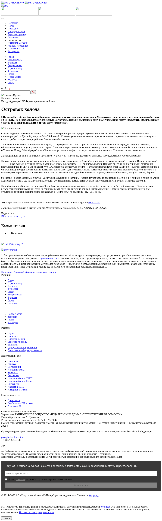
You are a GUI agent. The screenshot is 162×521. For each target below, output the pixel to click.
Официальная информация (22, 347)
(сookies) (105, 506)
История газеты (16, 369)
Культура (12, 79)
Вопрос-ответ (15, 65)
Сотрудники (14, 366)
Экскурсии (13, 51)
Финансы (13, 71)
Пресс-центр (14, 76)
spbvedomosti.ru (48, 258)
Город (11, 56)
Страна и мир (15, 68)
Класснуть (19, 216)
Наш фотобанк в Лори (20, 381)
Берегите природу (17, 34)
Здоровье (12, 62)
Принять (6, 518)
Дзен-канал (14, 400)
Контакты (13, 372)
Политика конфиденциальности (25, 350)
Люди (11, 74)
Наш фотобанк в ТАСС (20, 378)
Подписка (13, 361)
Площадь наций (16, 31)
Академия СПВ (16, 48)
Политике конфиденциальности (36, 512)
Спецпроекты (15, 59)
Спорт (11, 82)
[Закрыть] (2, 451)
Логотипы (13, 375)
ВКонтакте (94, 202)
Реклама (12, 364)
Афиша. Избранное (18, 45)
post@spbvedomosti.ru (12, 437)
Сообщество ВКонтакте (20, 403)
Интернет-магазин (18, 43)
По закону (13, 28)
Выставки (13, 37)
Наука (11, 25)
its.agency (94, 495)
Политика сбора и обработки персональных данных (29, 272)
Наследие (13, 23)
